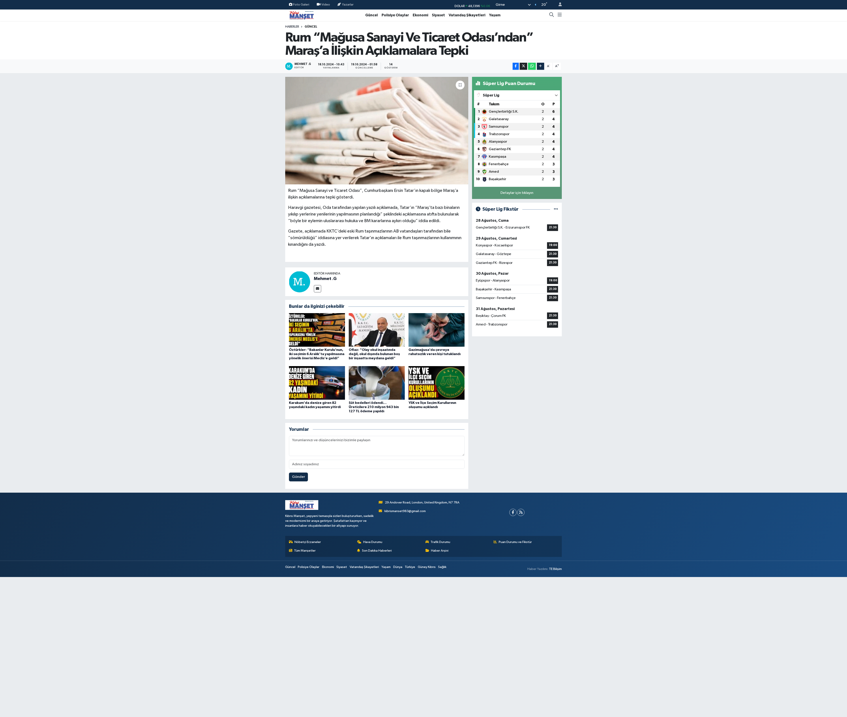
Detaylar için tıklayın (516, 193)
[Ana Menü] (560, 15)
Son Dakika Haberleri (377, 550)
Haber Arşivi (439, 550)
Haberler (292, 26)
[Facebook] (513, 512)
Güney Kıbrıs (427, 567)
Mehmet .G (325, 278)
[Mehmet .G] (299, 282)
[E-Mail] (317, 288)
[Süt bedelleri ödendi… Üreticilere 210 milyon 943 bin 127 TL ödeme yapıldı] (377, 383)
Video (325, 4)
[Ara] (551, 15)
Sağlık (442, 567)
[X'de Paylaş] (523, 66)
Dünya (397, 567)
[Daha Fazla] (540, 66)
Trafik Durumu (440, 542)
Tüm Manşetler (305, 550)
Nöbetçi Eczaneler (307, 542)
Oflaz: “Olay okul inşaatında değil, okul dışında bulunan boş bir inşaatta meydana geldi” (374, 354)
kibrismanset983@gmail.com (405, 511)
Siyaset (438, 15)
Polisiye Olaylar (395, 15)
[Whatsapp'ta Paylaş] (532, 66)
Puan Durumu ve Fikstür (515, 542)
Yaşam (494, 15)
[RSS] (521, 512)
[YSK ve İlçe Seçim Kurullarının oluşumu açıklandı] (437, 383)
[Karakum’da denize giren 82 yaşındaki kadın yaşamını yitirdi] (317, 383)
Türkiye (410, 567)
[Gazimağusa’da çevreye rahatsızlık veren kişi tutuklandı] (437, 330)
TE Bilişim (555, 569)
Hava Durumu (372, 542)
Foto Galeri (301, 4)
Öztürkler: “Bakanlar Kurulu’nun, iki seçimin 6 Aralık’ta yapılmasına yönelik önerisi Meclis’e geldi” (316, 354)
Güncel (371, 15)
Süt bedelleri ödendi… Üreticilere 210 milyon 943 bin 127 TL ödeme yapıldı (374, 407)
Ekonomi (420, 15)
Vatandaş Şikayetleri (467, 15)
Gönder (298, 477)
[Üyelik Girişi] (558, 4)
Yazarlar (348, 4)
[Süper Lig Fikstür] (556, 209)
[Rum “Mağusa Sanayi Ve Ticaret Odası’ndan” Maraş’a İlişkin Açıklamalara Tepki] (376, 130)
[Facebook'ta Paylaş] (516, 66)
